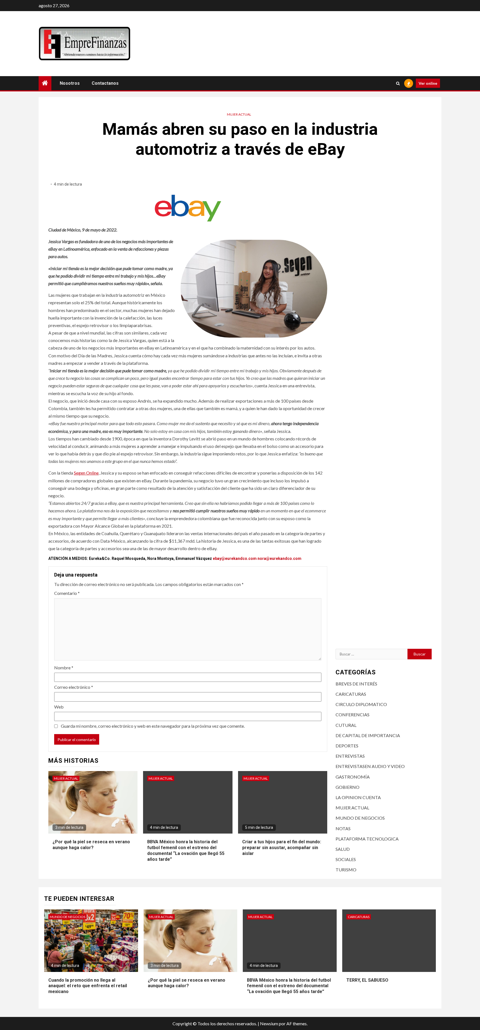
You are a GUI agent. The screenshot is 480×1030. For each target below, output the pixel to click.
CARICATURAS (351, 694)
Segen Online (86, 472)
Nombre (63, 667)
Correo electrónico (73, 687)
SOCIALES (346, 859)
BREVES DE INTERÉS (356, 683)
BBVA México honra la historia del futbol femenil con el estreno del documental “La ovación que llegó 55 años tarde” (289, 985)
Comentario (67, 593)
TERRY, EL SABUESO (367, 980)
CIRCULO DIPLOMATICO (361, 704)
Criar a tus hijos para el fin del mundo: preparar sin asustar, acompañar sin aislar (281, 847)
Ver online (428, 83)
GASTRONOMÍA (353, 776)
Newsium (269, 1023)
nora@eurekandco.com (279, 558)
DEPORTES (347, 745)
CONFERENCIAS (352, 714)
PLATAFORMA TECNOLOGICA (367, 838)
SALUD (343, 849)
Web (59, 706)
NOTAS (343, 828)
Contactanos (105, 83)
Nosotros (70, 83)
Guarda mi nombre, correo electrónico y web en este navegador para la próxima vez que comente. (153, 726)
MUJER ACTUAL (239, 114)
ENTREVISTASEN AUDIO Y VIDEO (370, 766)
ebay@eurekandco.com (235, 558)
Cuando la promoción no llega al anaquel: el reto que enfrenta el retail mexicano (87, 985)
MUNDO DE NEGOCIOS (360, 817)
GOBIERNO (347, 787)
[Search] (397, 83)
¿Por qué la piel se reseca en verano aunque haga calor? (91, 844)
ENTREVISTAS (350, 756)
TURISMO (346, 869)
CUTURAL (346, 725)
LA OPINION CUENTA (358, 797)
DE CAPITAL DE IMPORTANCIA (368, 735)
